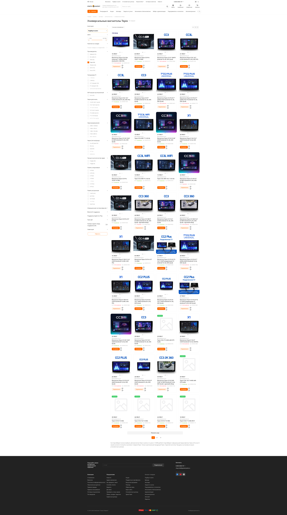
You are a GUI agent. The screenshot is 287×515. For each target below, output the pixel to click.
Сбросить (97, 234)
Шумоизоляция (149, 492)
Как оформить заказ (112, 482)
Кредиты (109, 487)
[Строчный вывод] (195, 27)
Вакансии (90, 480)
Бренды (147, 480)
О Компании (90, 477)
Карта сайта (129, 489)
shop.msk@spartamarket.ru (183, 468)
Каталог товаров (150, 474)
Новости (109, 477)
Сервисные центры (112, 497)
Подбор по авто (149, 477)
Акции (127, 477)
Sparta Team (129, 494)
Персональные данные (93, 485)
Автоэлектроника (149, 494)
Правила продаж (92, 487)
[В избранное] (122, 65)
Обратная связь (130, 487)
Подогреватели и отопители (152, 487)
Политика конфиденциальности (96, 482)
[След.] (160, 437)
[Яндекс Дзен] (183, 474)
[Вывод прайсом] (197, 27)
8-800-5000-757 (178, 1)
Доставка (109, 489)
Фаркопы (147, 499)
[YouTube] (180, 474)
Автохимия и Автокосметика (153, 489)
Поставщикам (91, 494)
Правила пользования (93, 489)
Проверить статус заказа (113, 492)
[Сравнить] (122, 67)
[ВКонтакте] (177, 474)
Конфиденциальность (194, 510)
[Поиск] (167, 6)
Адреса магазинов (112, 480)
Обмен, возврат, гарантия (114, 494)
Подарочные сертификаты (133, 480)
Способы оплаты (111, 485)
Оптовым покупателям (93, 492)
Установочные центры (132, 492)
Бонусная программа (131, 482)
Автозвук (147, 482)
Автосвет (147, 497)
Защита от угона (149, 485)
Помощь (128, 485)
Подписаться (158, 465)
